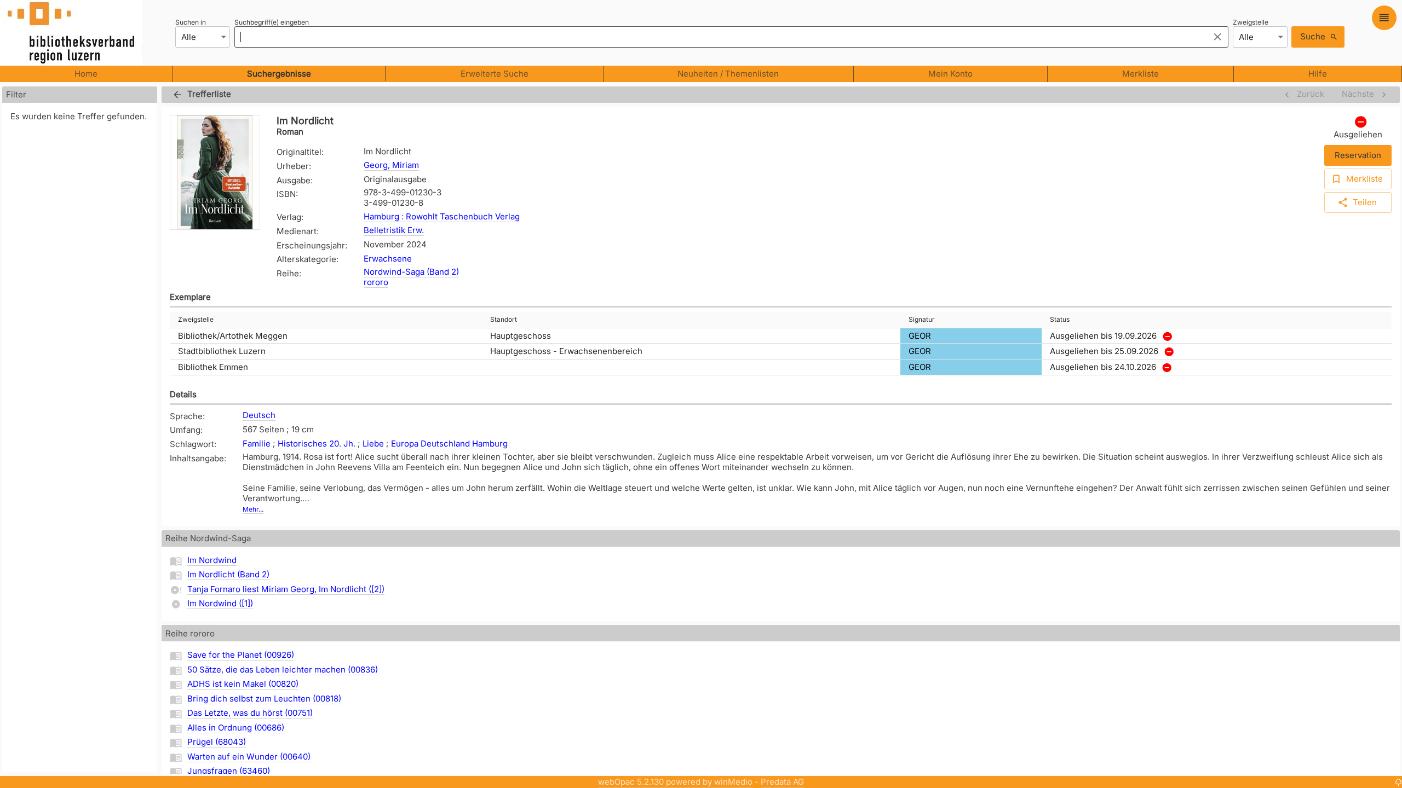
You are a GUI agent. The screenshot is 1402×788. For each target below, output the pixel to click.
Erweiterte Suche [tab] (494, 73)
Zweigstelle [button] (196, 319)
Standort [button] (503, 319)
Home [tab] (85, 73)
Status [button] (1060, 319)
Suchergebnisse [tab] (279, 73)
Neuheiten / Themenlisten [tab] (728, 73)
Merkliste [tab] (1140, 73)
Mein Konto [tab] (950, 73)
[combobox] (719, 37)
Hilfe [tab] (1317, 73)
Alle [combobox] (188, 37)
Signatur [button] (922, 319)
